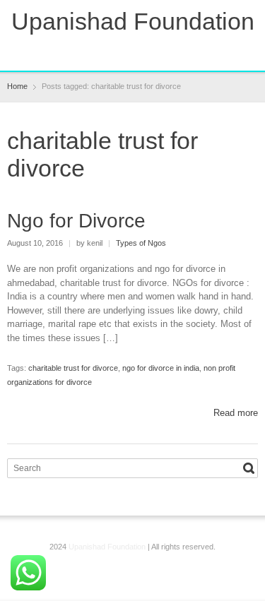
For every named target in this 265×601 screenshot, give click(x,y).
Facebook (99, 50)
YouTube (169, 50)
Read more (235, 412)
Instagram (146, 50)
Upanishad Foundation (132, 21)
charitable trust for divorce (73, 368)
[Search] (248, 468)
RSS (122, 50)
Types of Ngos (141, 243)
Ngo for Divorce (76, 221)
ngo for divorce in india (160, 368)
